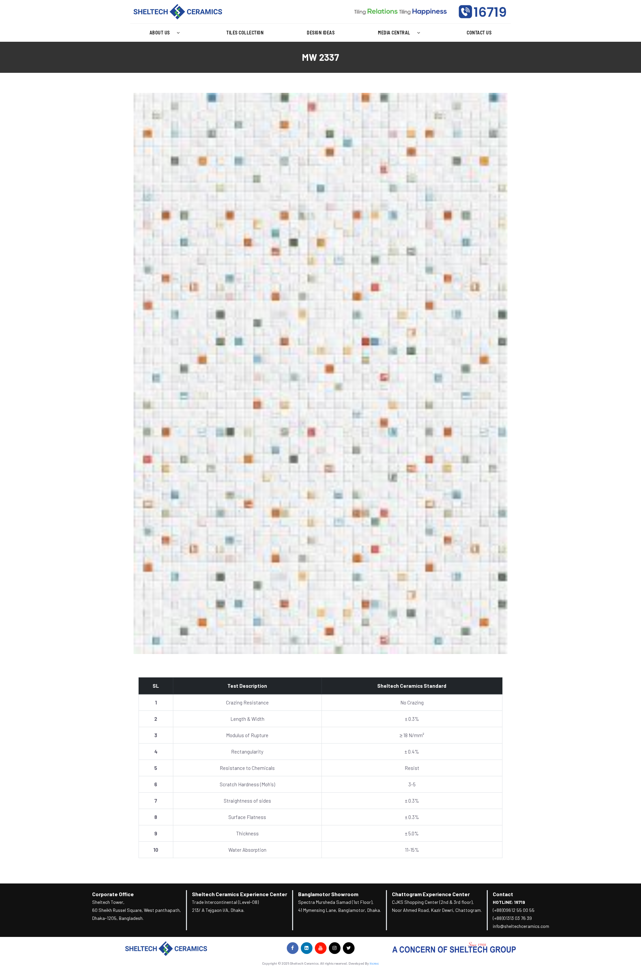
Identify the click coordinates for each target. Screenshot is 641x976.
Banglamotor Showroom (328, 894)
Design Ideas (321, 32)
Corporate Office (113, 894)
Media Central (394, 32)
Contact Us (479, 32)
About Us (160, 32)
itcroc (374, 963)
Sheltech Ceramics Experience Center (239, 894)
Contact (503, 894)
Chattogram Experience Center (431, 894)
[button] (166, 33)
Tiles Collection (244, 32)
